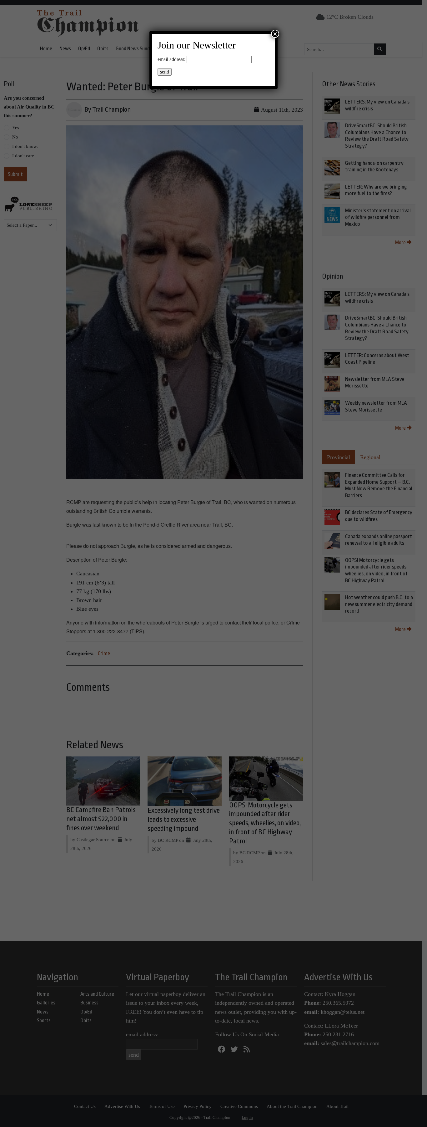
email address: (171, 59)
